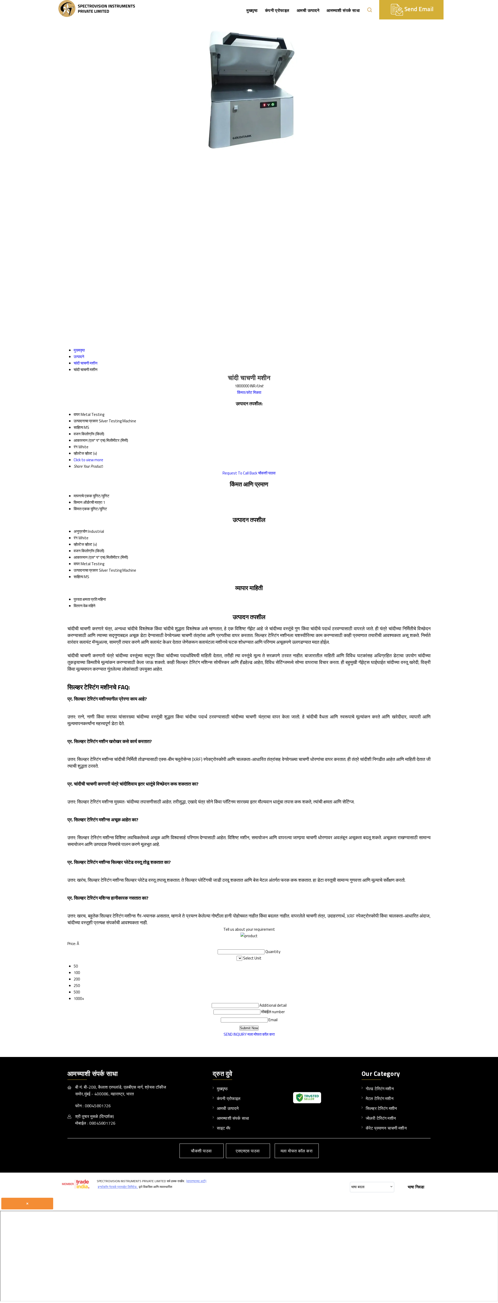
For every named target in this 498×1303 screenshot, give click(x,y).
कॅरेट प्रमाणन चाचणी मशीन (386, 1128)
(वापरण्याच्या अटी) (196, 1181)
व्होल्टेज (79, 544)
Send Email (418, 8)
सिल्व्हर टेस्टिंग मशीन (381, 1108)
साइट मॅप (223, 1128)
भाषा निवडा (416, 1187)
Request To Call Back (240, 473)
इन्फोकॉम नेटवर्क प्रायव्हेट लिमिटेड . (118, 1186)
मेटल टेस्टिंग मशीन (379, 1098)
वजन (77, 551)
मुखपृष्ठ (252, 10)
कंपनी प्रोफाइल (277, 10)
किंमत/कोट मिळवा (249, 392)
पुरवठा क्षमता (82, 599)
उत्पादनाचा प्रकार (86, 570)
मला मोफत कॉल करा (261, 1034)
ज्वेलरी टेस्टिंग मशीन (381, 1118)
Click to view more (88, 460)
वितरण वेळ (81, 606)
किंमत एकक (82, 509)
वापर (77, 564)
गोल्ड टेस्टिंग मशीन (380, 1088)
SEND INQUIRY (235, 1034)
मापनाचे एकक (83, 496)
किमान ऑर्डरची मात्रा (88, 502)
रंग (76, 538)
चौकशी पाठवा (266, 473)
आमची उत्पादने (308, 10)
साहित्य (78, 577)
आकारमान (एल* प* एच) (90, 557)
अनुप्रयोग (80, 531)
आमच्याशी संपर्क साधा (343, 10)
